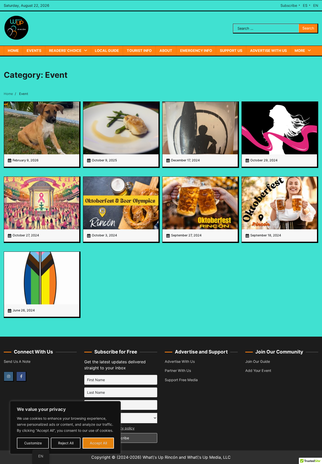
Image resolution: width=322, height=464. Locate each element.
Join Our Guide (257, 361)
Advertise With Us (268, 50)
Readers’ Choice (65, 50)
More (300, 50)
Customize (33, 443)
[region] (65, 427)
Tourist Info (139, 50)
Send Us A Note (17, 361)
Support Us (231, 50)
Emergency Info (196, 50)
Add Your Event (258, 370)
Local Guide (107, 50)
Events (34, 50)
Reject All (65, 443)
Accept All (98, 443)
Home (13, 50)
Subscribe (288, 5)
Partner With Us (178, 370)
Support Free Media (181, 380)
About (165, 50)
